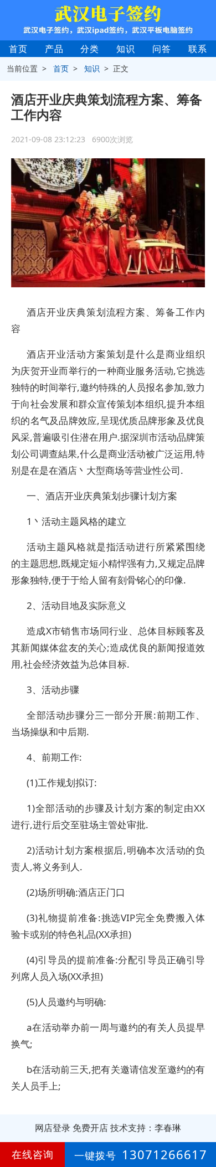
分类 (89, 49)
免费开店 (90, 1128)
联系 (197, 49)
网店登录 (52, 1128)
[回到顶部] (201, 1125)
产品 (54, 49)
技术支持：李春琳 (145, 1128)
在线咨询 (33, 1154)
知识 (125, 49)
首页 (18, 49)
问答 (161, 49)
